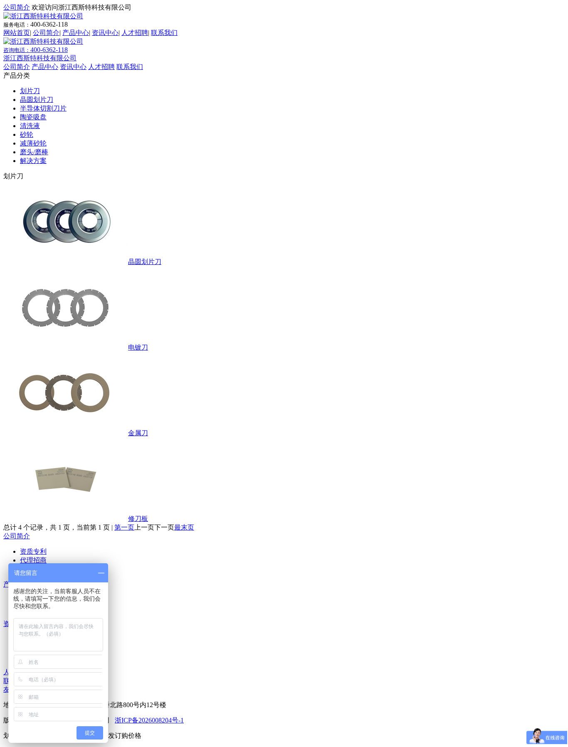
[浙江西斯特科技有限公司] (43, 16)
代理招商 (33, 560)
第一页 (124, 527)
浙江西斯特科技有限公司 (40, 58)
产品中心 (75, 32)
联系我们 (164, 32)
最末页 (184, 527)
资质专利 (33, 551)
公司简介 (16, 7)
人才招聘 (134, 32)
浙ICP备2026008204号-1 (149, 720)
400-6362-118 (35, 49)
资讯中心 (105, 32)
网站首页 (16, 32)
